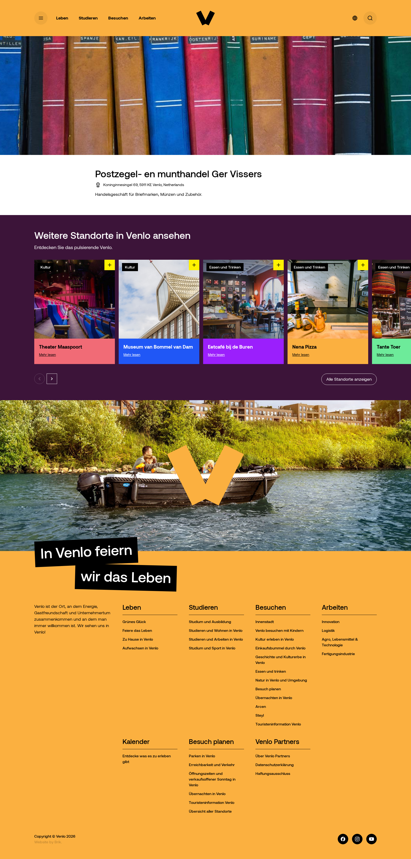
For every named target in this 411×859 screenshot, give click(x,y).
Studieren (203, 607)
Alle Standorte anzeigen (349, 379)
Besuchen (270, 607)
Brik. (58, 842)
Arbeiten (335, 607)
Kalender (136, 742)
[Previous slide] (39, 379)
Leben (131, 607)
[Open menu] (41, 18)
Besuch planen (211, 742)
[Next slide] (52, 379)
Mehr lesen (47, 355)
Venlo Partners (277, 742)
